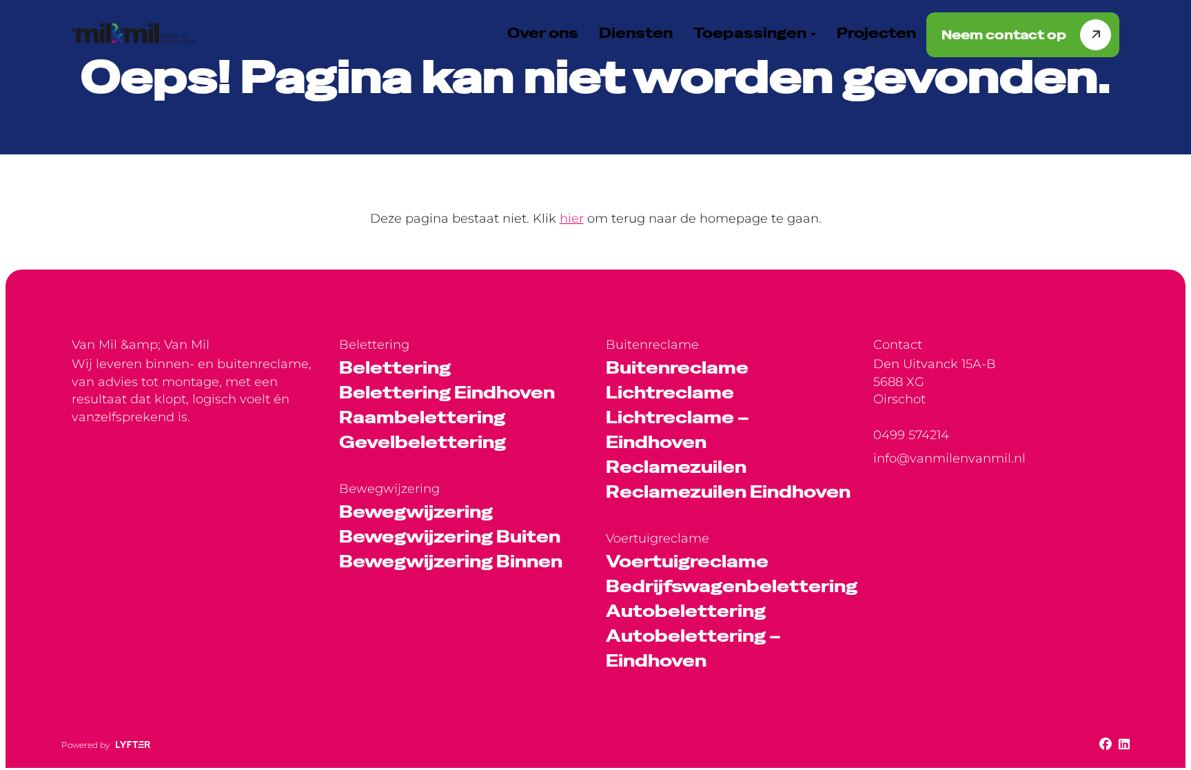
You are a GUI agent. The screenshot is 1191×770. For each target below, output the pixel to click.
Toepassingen (751, 33)
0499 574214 (911, 435)
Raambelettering (422, 417)
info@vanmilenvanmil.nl (949, 458)
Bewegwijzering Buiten (449, 536)
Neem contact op (1003, 35)
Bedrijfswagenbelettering (731, 586)
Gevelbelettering (422, 442)
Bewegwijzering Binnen (450, 561)
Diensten (636, 33)
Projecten (876, 33)
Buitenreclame (677, 367)
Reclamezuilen (676, 467)
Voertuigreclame (687, 561)
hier (572, 218)
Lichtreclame (670, 392)
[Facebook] (1105, 744)
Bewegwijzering (416, 512)
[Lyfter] (133, 745)
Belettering (395, 367)
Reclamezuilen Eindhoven (728, 492)
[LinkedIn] (1124, 744)
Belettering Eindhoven (447, 392)
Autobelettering (686, 611)
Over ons (542, 33)
